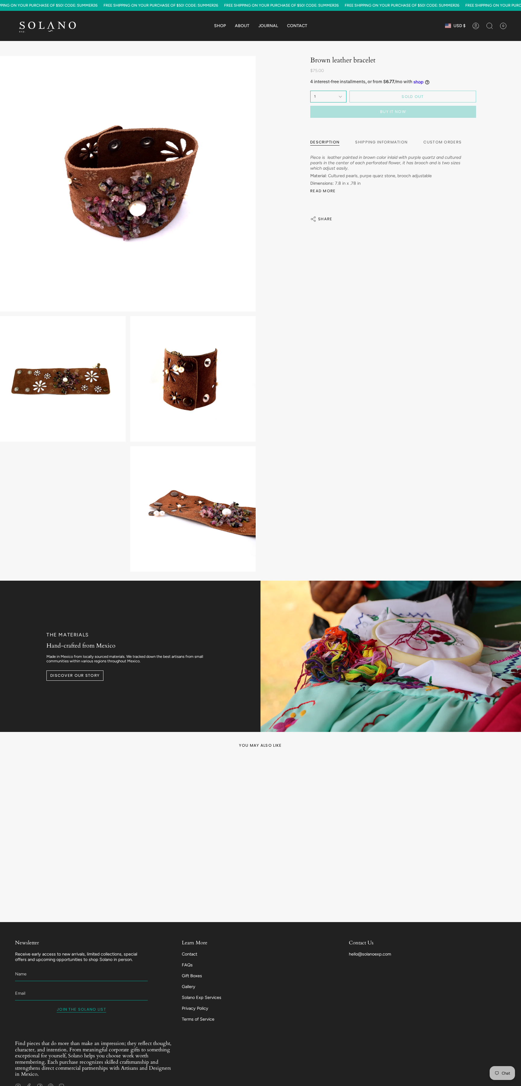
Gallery (188, 986)
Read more (323, 191)
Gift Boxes (192, 975)
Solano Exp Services (201, 997)
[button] (220, 25)
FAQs (187, 965)
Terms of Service (198, 1019)
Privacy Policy (195, 1008)
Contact (189, 954)
